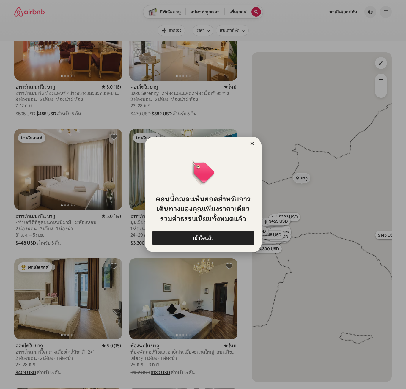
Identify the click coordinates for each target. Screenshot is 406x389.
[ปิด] (252, 143)
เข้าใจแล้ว (203, 238)
